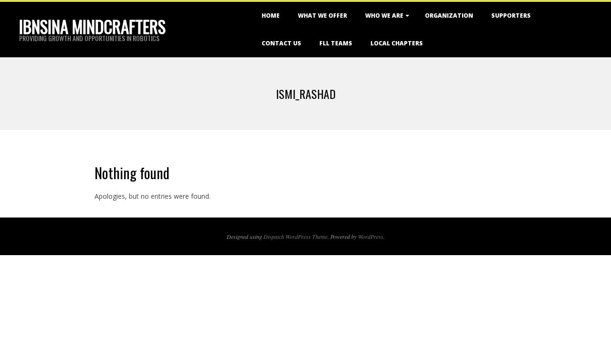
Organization (449, 15)
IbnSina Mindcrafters (92, 26)
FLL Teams (335, 43)
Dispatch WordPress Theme (295, 236)
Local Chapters (396, 43)
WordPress (370, 236)
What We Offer (322, 15)
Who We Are (384, 15)
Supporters (511, 15)
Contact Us (281, 43)
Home (271, 15)
